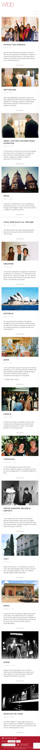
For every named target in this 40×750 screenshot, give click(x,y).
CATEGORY (12, 741)
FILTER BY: (4, 741)
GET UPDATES (24, 745)
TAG (18, 741)
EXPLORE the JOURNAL (11, 738)
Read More (20, 65)
